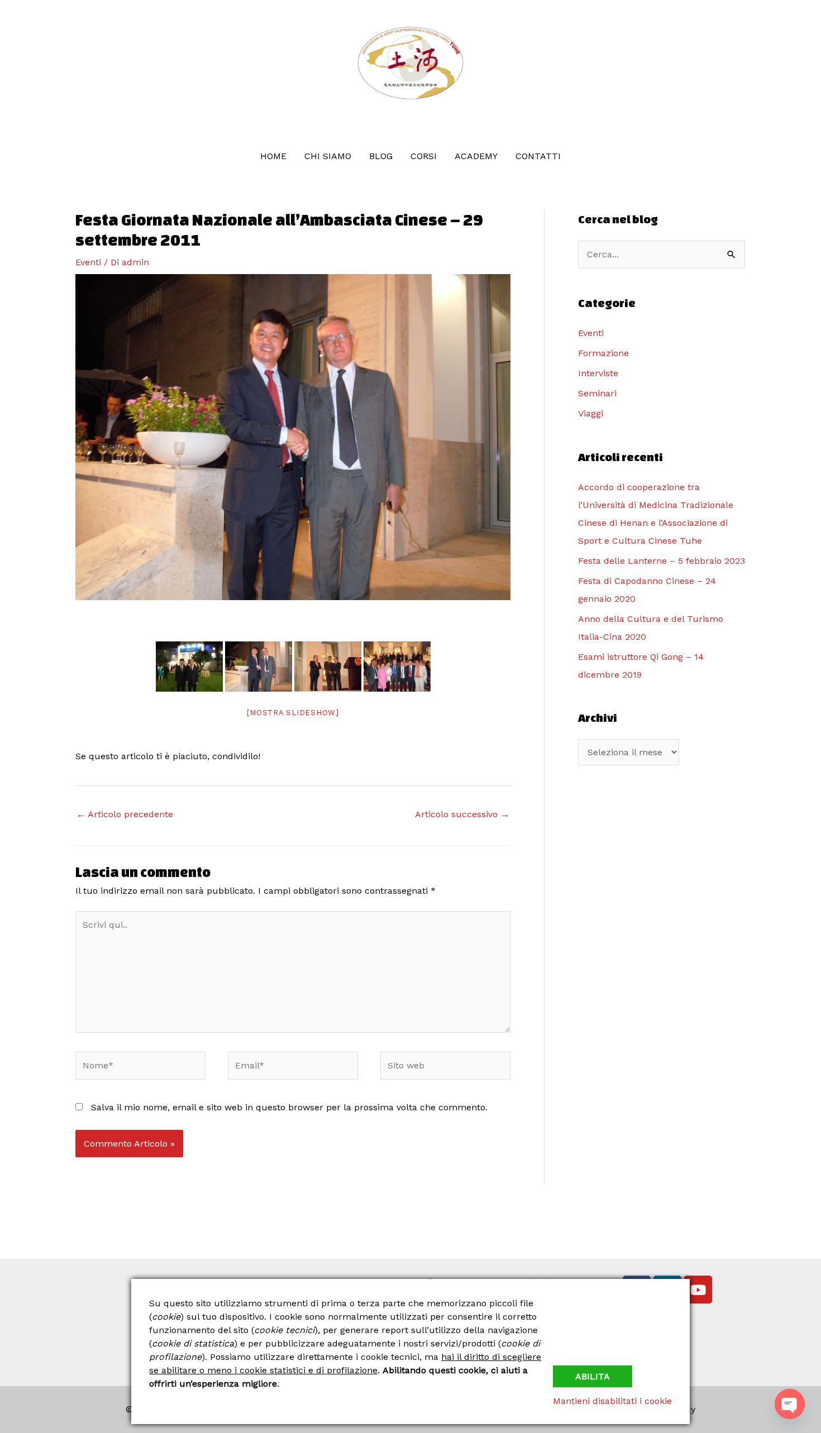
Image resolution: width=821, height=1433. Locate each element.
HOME (273, 156)
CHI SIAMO (327, 156)
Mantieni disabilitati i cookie (612, 1401)
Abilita (592, 1376)
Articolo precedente (125, 814)
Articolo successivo (462, 814)
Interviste (598, 373)
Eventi (88, 262)
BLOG (381, 156)
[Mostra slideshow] (293, 712)
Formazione (603, 353)
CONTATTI (538, 156)
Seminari (597, 393)
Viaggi (590, 413)
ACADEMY (476, 156)
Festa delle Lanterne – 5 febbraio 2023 (661, 560)
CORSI (423, 156)
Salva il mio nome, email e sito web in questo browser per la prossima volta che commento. (289, 1107)
